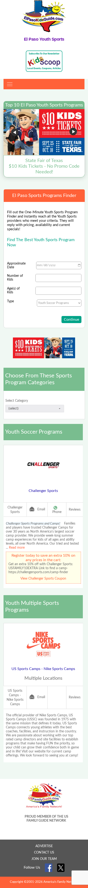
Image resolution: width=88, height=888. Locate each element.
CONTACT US (44, 852)
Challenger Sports (43, 491)
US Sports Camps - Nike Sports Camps (43, 669)
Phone (56, 512)
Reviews (74, 509)
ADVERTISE (44, 846)
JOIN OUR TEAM (44, 859)
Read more (17, 547)
